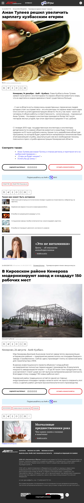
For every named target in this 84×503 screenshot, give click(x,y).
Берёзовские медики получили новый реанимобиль (29, 207)
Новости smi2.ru (9, 259)
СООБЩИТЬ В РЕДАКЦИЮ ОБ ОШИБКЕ (66, 453)
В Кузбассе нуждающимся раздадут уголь (25, 214)
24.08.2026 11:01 (7, 265)
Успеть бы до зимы (26, 159)
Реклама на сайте (33, 450)
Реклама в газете (47, 450)
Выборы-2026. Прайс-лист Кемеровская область (35, 453)
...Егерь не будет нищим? (29, 156)
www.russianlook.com (13, 83)
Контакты (22, 450)
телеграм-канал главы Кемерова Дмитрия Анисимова (33, 339)
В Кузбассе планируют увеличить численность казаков (30, 228)
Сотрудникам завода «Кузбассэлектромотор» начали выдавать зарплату (36, 221)
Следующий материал (43, 497)
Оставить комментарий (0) (65, 167)
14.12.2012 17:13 (6, 9)
